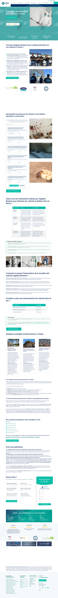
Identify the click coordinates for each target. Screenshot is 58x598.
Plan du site (31, 582)
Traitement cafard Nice (9, 588)
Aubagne (37, 437)
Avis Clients (31, 579)
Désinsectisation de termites (11, 425)
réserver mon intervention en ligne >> (15, 21)
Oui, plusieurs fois (12, 133)
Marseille (8, 437)
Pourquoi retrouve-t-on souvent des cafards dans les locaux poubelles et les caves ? (24, 454)
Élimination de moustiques (11, 427)
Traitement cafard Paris (9, 579)
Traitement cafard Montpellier (10, 589)
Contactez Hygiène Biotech (42, 470)
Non (19, 133)
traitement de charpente (12, 324)
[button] (12, 24)
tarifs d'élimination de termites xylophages (40, 323)
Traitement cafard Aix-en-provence (11, 593)
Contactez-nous (45, 504)
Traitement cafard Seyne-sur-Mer (11, 580)
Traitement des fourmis (10, 432)
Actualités (31, 581)
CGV (30, 585)
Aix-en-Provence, (15, 437)
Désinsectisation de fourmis (11, 423)
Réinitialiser (22, 185)
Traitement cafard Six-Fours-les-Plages (12, 581)
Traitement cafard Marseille (10, 592)
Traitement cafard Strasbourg (10, 585)
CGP (30, 586)
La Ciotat (22, 437)
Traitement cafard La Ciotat (10, 582)
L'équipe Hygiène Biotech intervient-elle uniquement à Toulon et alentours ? (23, 457)
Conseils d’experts (32, 580)
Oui (9, 142)
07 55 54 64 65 (52, 0)
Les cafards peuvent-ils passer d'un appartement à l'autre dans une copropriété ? (24, 449)
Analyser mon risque (14, 185)
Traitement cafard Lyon (9, 587)
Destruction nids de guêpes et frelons (13, 430)
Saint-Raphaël (29, 437)
